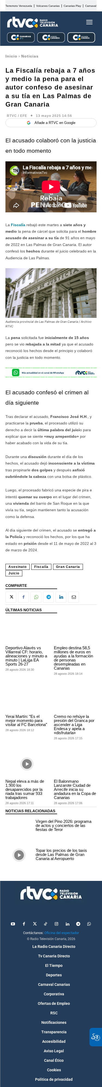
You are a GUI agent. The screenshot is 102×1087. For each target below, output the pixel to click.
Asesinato (17, 567)
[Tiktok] (46, 924)
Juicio (13, 573)
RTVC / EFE (17, 115)
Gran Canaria (68, 567)
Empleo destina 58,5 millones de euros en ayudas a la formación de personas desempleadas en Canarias (73, 657)
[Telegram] (48, 597)
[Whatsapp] (89, 924)
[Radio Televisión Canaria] (32, 22)
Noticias (30, 56)
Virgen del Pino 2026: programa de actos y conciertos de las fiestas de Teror (63, 825)
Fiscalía (18, 225)
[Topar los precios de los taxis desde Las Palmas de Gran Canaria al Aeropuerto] (19, 855)
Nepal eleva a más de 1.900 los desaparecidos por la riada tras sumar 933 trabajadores (24, 789)
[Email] (73, 597)
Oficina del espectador (61, 933)
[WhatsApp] (35, 597)
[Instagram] (56, 924)
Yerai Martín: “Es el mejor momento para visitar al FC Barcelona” (26, 720)
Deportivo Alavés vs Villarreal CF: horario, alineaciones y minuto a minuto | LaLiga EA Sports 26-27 (26, 655)
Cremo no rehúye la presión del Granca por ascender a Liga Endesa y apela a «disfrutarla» (74, 724)
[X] (10, 597)
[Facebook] (23, 597)
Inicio (11, 56)
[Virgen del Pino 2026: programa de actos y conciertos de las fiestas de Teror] (19, 826)
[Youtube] (13, 924)
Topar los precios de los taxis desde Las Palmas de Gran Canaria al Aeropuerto (61, 854)
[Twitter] (35, 924)
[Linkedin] (60, 597)
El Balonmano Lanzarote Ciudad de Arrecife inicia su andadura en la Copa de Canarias (75, 789)
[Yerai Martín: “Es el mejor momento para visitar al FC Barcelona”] (26, 699)
